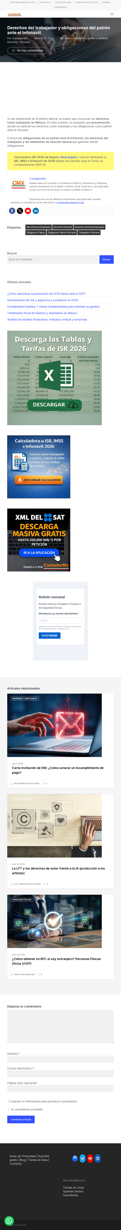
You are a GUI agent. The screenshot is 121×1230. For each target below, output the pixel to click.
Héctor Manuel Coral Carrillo (26, 783)
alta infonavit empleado (38, 227)
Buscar (106, 259)
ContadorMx (19, 38)
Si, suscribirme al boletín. (26, 1109)
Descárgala (68, 157)
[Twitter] (20, 211)
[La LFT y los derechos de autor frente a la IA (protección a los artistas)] (60, 841)
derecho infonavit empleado (89, 227)
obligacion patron (35, 232)
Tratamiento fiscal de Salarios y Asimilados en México (42, 313)
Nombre (13, 1053)
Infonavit (24, 42)
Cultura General (97, 38)
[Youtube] (28, 211)
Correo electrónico (20, 1068)
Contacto (16, 1163)
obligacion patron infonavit (62, 232)
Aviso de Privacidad (23, 1156)
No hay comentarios (29, 50)
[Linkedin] (36, 211)
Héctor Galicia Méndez (24, 974)
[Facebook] (12, 211)
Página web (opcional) (22, 1083)
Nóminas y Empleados (73, 38)
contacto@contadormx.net (70, 202)
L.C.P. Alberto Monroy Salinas (27, 884)
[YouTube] (90, 1158)
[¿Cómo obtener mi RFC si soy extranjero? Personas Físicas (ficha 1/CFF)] (60, 937)
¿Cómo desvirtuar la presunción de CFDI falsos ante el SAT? (46, 293)
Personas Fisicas (21, 899)
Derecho (12, 42)
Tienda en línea (38, 1160)
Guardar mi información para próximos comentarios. (44, 1101)
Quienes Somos (73, 1191)
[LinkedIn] (98, 1158)
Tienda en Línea (73, 1187)
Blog (22, 1160)
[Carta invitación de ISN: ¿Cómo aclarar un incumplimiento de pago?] (60, 741)
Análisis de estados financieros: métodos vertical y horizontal (47, 319)
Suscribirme (70, 1195)
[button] (112, 13)
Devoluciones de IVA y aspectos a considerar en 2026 (42, 300)
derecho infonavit (62, 227)
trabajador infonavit (88, 232)
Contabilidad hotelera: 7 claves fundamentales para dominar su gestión (53, 306)
